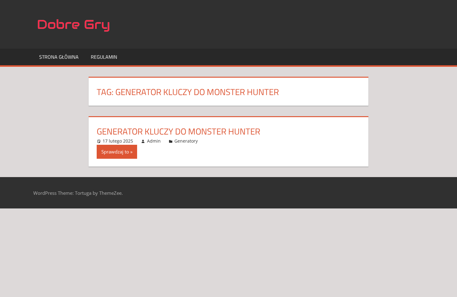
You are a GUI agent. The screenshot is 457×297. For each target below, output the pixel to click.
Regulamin (104, 57)
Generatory (186, 141)
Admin (154, 141)
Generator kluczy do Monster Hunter (178, 131)
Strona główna (59, 57)
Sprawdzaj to (115, 151)
